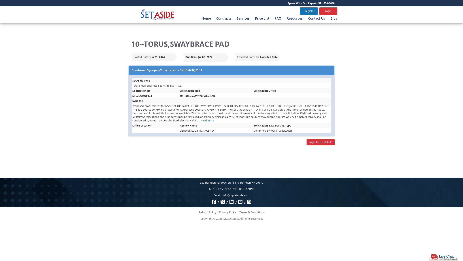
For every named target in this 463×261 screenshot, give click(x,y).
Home (206, 18)
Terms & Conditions (252, 212)
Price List (262, 18)
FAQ (278, 18)
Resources (295, 18)
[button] (443, 257)
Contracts (223, 18)
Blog (333, 18)
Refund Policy (207, 212)
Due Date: (191, 57)
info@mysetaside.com (236, 195)
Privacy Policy (228, 212)
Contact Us (316, 18)
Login (328, 11)
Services (243, 18)
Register (310, 11)
